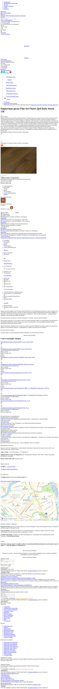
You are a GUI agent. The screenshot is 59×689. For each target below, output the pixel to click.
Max (5, 59)
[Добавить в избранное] (29, 346)
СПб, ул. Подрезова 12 (6, 20)
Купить (2, 356)
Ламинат (6, 627)
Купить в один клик (6, 182)
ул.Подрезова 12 (5, 675)
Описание (19, 237)
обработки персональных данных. (24, 598)
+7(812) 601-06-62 (5, 34)
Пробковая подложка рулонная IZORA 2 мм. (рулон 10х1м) (16, 349)
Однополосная (7, 275)
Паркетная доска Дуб (9, 649)
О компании (7, 2)
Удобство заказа (5, 441)
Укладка (6, 4)
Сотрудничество (15, 177)
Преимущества (26, 237)
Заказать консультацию (30, 335)
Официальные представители (8, 431)
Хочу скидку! (4, 601)
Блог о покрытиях (8, 615)
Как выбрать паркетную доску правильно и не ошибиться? (16, 585)
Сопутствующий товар (10, 635)
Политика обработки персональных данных (12, 680)
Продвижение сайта (6, 683)
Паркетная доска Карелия (10, 644)
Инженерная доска (9, 631)
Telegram (26, 58)
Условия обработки (33, 570)
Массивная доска (8, 633)
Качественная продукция (7, 426)
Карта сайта (7, 618)
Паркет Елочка (8, 653)
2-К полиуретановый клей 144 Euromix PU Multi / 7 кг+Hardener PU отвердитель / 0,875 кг (24, 395)
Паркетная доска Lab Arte (10, 645)
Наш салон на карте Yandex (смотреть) (11, 481)
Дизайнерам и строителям (10, 3)
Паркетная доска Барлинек (11, 642)
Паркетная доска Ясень (10, 650)
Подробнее (3, 218)
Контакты (6, 9)
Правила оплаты (8, 616)
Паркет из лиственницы (10, 652)
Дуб (5, 258)
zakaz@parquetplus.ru (6, 60)
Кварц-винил (7, 628)
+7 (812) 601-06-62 (11, 466)
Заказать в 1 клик (5, 209)
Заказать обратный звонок (7, 62)
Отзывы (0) (43, 237)
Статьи (5, 7)
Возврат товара (8, 613)
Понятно (3, 686)
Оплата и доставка (8, 6)
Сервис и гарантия (5, 435)
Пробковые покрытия (9, 634)
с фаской (6, 303)
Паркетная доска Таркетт (10, 648)
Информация (5, 214)
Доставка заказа (5, 421)
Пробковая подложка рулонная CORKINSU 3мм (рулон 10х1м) (17, 364)
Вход (2, 13)
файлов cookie (37, 684)
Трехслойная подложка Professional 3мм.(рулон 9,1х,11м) (15, 379)
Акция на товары (8, 637)
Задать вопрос (4, 116)
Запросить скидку (5, 177)
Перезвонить (4, 670)
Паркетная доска (8, 626)
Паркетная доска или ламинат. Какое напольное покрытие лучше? (18, 578)
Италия (6, 194)
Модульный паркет (9, 630)
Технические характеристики (8, 237)
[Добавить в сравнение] (29, 344)
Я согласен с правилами (17, 598)
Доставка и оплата (8, 611)
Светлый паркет (8, 655)
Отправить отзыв (5, 572)
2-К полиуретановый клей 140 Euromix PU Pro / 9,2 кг (15, 407)
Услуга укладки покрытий (10, 609)
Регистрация (7, 13)
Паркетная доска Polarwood (11, 646)
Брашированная (8, 263)
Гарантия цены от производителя (9, 417)
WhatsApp (26, 46)
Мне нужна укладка (6, 602)
